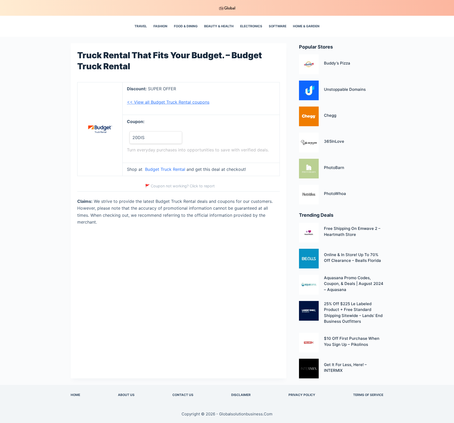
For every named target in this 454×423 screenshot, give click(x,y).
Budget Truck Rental (165, 169)
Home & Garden (306, 26)
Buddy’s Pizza (337, 63)
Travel (141, 26)
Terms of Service (368, 395)
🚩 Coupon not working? (180, 186)
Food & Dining (186, 26)
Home (75, 395)
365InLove (334, 141)
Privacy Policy (301, 395)
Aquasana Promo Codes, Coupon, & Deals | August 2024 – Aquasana (353, 283)
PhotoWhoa (335, 193)
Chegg (330, 115)
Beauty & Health (219, 26)
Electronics (251, 26)
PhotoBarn (334, 167)
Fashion (160, 26)
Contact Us (182, 395)
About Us (126, 395)
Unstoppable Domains (345, 89)
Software (277, 26)
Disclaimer (241, 395)
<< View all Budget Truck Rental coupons (168, 102)
